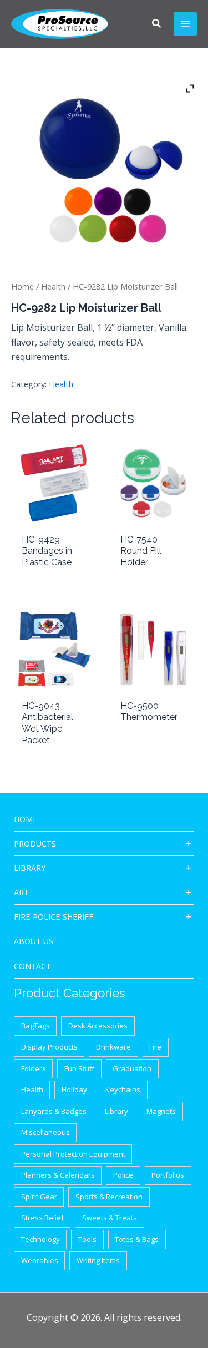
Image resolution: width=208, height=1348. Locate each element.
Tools (87, 1239)
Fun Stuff (79, 1068)
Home (22, 286)
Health (53, 286)
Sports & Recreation (109, 1197)
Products (35, 843)
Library (29, 868)
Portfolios (167, 1175)
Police (123, 1175)
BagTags (35, 1026)
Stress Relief (42, 1218)
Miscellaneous (45, 1132)
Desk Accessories (98, 1026)
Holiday (74, 1089)
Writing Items (98, 1260)
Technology (40, 1239)
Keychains (122, 1089)
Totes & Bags (137, 1239)
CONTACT (32, 966)
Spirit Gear (39, 1197)
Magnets (161, 1111)
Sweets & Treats (109, 1218)
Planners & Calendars (58, 1175)
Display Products (49, 1047)
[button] (157, 24)
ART (21, 892)
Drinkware (113, 1047)
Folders (33, 1068)
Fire (155, 1047)
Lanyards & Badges (54, 1111)
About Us (33, 941)
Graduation (132, 1068)
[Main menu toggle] (185, 24)
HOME (25, 819)
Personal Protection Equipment (73, 1154)
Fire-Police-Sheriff (53, 916)
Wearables (39, 1260)
